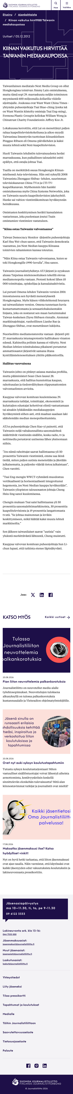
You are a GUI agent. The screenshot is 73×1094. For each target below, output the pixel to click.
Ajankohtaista (27, 15)
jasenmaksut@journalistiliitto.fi (18, 944)
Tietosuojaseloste (14, 1041)
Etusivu (7, 15)
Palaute (8, 1050)
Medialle (8, 1014)
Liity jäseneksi (12, 986)
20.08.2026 (8, 678)
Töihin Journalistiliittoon (19, 1023)
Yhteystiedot (11, 977)
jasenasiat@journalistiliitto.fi (17, 954)
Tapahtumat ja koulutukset (21, 1005)
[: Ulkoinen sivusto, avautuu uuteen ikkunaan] (33, 595)
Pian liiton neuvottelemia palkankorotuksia (34, 681)
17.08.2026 (8, 844)
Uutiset (7, 36)
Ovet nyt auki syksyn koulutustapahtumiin (33, 763)
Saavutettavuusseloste (18, 1032)
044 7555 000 (9, 935)
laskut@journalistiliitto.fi (15, 964)
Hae (56, 8)
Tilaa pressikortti (14, 996)
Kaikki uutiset (55, 617)
